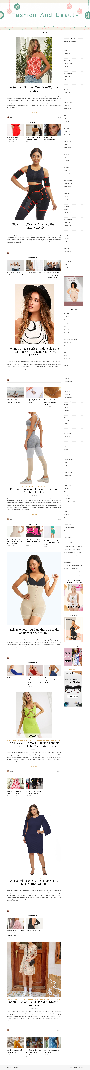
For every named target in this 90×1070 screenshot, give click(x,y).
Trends (49, 84)
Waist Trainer (49, 221)
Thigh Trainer (39, 221)
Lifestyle (66, 423)
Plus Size (24, 221)
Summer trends (68, 475)
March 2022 (67, 131)
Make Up (66, 430)
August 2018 (67, 232)
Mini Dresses (41, 999)
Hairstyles (66, 410)
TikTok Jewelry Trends (69, 501)
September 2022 (68, 112)
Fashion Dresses (22, 740)
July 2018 (66, 235)
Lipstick (66, 427)
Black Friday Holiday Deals (70, 339)
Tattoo (65, 491)
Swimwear (66, 488)
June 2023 (66, 83)
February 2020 (67, 212)
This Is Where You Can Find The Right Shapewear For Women (34, 631)
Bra (65, 352)
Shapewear (31, 221)
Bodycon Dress (67, 342)
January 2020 (67, 216)
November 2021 (68, 144)
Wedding (66, 521)
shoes (65, 462)
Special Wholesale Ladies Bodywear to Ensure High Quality (34, 882)
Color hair (66, 362)
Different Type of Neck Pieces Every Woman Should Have (51, 402)
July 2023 (66, 79)
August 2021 (67, 154)
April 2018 (66, 238)
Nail (65, 440)
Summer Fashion (41, 84)
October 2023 (67, 76)
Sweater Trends (68, 485)
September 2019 (68, 225)
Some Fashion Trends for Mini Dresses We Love (34, 1003)
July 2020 (66, 196)
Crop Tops (66, 365)
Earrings (66, 368)
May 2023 (66, 86)
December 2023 (68, 73)
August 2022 (67, 115)
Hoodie (66, 414)
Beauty (65, 326)
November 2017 (68, 254)
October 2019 (67, 222)
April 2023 (66, 89)
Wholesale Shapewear (69, 527)
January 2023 (67, 99)
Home (45, 32)
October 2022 (67, 108)
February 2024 (67, 66)
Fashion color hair (68, 384)
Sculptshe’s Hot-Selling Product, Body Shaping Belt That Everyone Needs (52, 275)
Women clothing (68, 537)
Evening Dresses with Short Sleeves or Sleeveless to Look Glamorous (15, 933)
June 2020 (66, 199)
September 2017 (68, 261)
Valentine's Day (67, 511)
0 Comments (58, 117)
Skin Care (66, 465)
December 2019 (68, 219)
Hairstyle (66, 407)
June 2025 (66, 57)
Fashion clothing (68, 381)
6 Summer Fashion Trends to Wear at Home (34, 88)
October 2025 (67, 53)
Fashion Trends (30, 84)
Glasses (66, 404)
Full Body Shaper (68, 401)
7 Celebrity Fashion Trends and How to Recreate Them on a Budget (34, 1052)
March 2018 (67, 242)
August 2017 (67, 264)
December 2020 (68, 180)
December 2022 (68, 102)
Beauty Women (67, 336)
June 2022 (66, 121)
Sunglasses (66, 478)
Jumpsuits (66, 420)
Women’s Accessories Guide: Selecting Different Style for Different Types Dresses (34, 352)
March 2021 (67, 170)
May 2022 (66, 125)
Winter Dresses (68, 530)
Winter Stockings (68, 534)
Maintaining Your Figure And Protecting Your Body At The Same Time (15, 541)
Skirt (65, 469)
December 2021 (68, 141)
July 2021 (66, 157)
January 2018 (67, 248)
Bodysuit (18, 221)
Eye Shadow (67, 378)
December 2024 (68, 63)
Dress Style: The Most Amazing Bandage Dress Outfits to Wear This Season (34, 744)
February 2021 (67, 173)
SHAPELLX (73, 615)
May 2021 (66, 164)
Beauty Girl (66, 329)
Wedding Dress (68, 524)
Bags (65, 319)
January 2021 (67, 177)
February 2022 (67, 134)
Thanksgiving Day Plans (69, 495)
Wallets (66, 517)
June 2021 (66, 160)
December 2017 (68, 251)
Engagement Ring (68, 371)
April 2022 (66, 128)
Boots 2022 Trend (68, 349)
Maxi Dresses (67, 433)
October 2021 (67, 147)
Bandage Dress (11, 740)
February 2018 (67, 245)
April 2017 (66, 271)
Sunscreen (66, 482)
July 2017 (66, 267)
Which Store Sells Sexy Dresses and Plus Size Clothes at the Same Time (15, 794)
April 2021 (66, 167)
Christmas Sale (67, 358)
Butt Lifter (66, 355)
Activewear (24, 486)
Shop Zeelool (73, 669)
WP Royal (16, 1067)
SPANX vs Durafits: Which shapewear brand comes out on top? (51, 680)
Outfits (65, 446)
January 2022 (67, 138)
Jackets (65, 417)
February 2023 (67, 95)
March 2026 (67, 50)
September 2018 (68, 229)
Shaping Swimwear (68, 459)
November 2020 (68, 183)
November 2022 (68, 105)
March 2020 (67, 209)
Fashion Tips (21, 84)
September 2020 (68, 190)
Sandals (66, 452)
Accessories (22, 346)
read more (34, 112)
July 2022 (66, 118)
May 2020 (66, 203)
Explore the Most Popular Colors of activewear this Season (52, 542)
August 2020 (67, 193)
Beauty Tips (67, 332)
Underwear (66, 508)
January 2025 (67, 60)
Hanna (11, 117)
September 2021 (68, 151)
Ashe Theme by (10, 1067)
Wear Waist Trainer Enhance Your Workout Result (34, 225)
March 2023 (67, 92)
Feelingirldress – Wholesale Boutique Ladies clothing (34, 490)
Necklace (66, 443)
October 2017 (67, 258)
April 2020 (66, 206)
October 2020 (67, 186)
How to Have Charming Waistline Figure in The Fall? (33, 541)
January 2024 (67, 70)
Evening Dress (26, 878)
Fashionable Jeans (68, 397)
